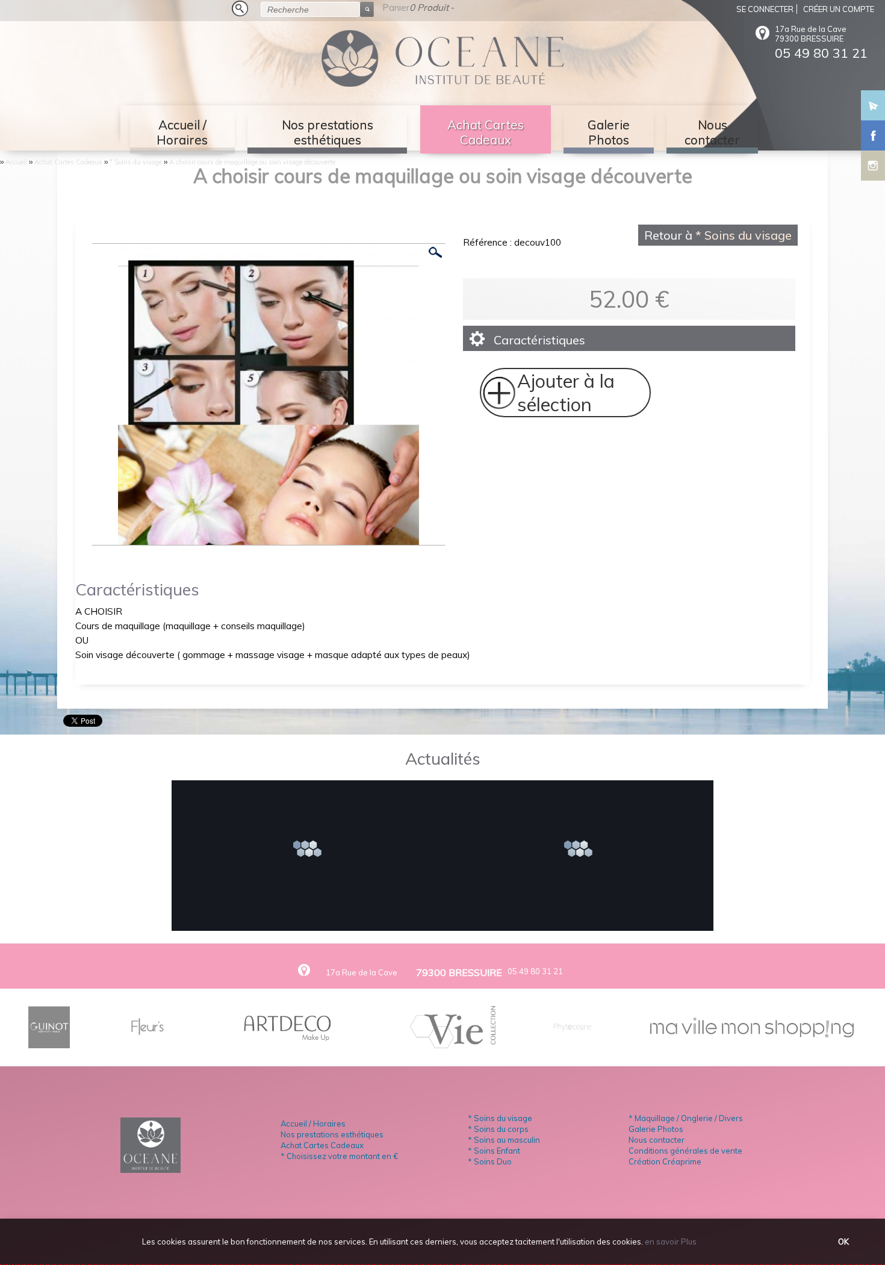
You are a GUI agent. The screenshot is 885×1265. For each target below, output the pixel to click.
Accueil (16, 162)
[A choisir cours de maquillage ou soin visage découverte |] (268, 539)
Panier (395, 7)
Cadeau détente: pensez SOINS (312, 814)
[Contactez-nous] (873, 102)
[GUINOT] (49, 1043)
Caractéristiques (539, 339)
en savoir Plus (670, 1241)
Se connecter (764, 9)
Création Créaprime (665, 1161)
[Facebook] (873, 132)
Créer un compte (838, 9)
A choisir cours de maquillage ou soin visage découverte (252, 162)
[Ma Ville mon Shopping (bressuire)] (752, 1032)
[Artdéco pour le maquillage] (289, 1043)
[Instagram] (873, 163)
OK (843, 1241)
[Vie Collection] (452, 1043)
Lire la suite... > (312, 850)
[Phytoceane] (572, 1043)
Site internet (583, 814)
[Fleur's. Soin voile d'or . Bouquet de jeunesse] (147, 1043)
